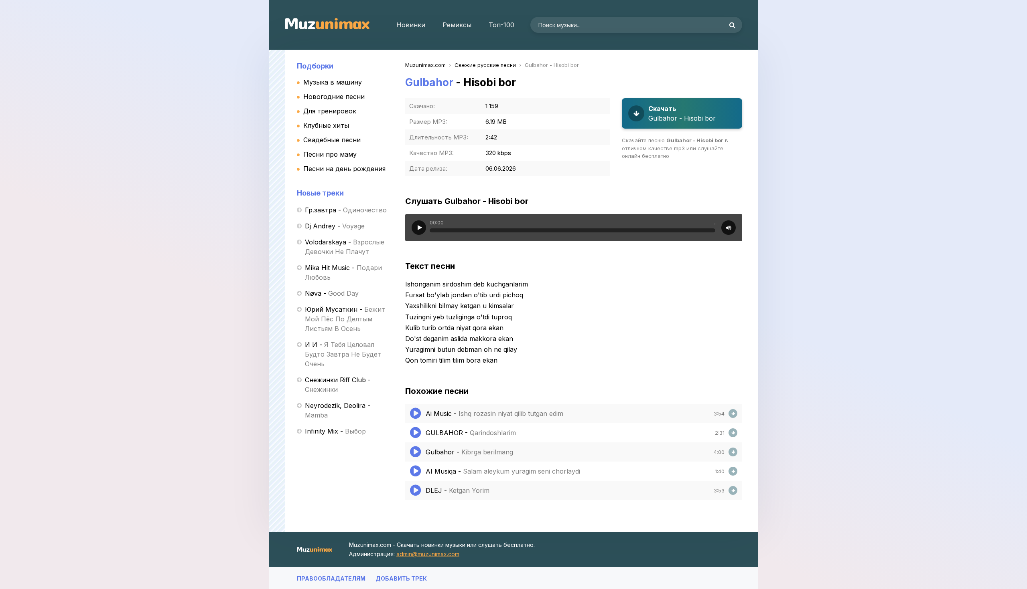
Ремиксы (456, 25)
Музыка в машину (332, 82)
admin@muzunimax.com (427, 554)
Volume (728, 227)
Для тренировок (329, 111)
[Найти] (732, 25)
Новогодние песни (334, 97)
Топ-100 (501, 25)
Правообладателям (331, 578)
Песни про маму (330, 154)
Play (419, 227)
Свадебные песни (332, 140)
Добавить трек (401, 578)
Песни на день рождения (344, 169)
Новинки (410, 25)
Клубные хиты (326, 125)
